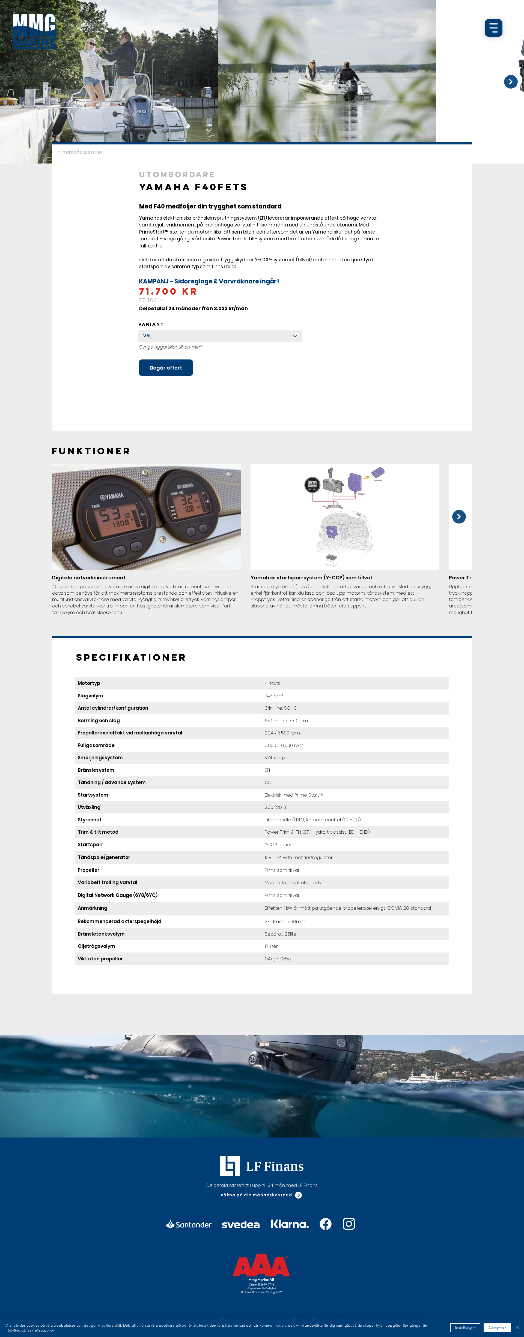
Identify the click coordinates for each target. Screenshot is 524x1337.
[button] (261, 1195)
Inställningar (465, 1327)
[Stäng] (517, 1328)
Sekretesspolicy (40, 1330)
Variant (151, 324)
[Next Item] (511, 82)
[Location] (325, 1224)
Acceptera (497, 1327)
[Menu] (493, 28)
